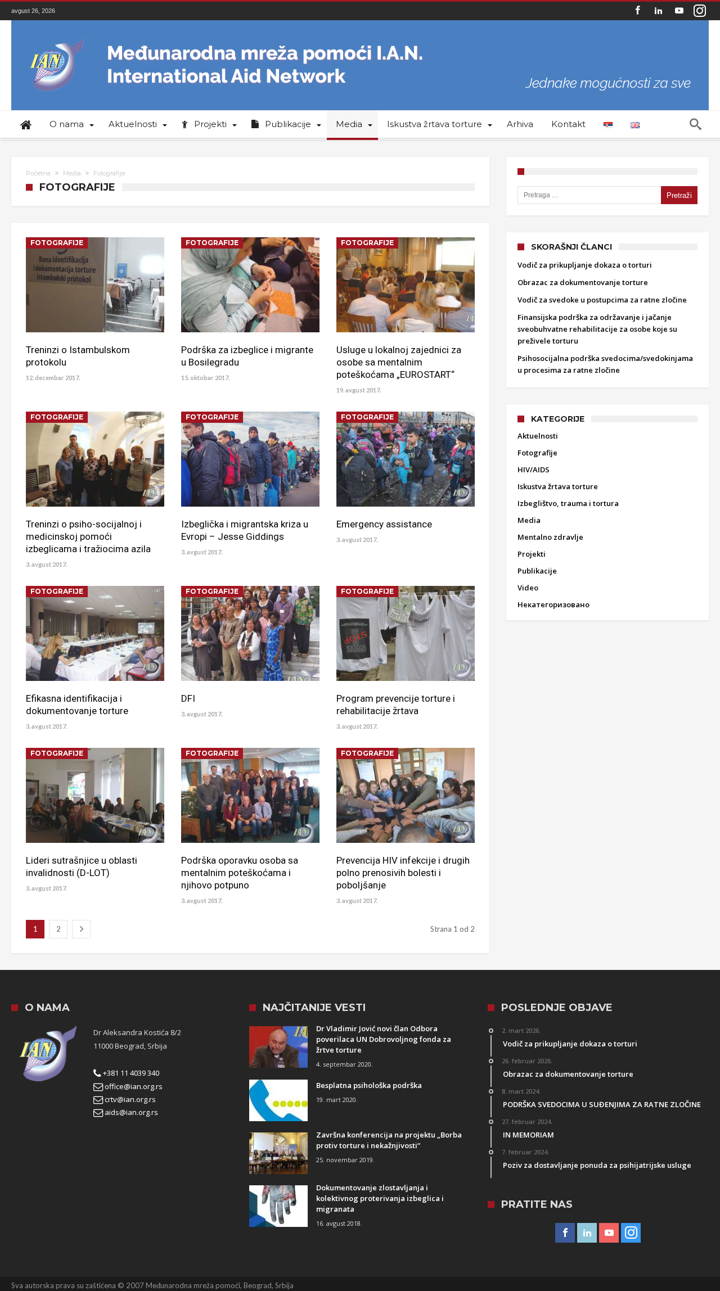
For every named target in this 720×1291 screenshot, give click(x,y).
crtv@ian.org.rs (129, 1099)
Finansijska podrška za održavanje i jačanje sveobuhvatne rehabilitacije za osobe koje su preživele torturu (597, 329)
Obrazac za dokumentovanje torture (583, 282)
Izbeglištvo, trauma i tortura (568, 503)
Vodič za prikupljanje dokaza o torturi (585, 265)
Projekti (532, 554)
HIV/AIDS (534, 469)
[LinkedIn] (658, 11)
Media (72, 173)
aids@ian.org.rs (130, 1112)
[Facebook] (637, 11)
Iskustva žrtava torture (558, 486)
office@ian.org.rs (133, 1086)
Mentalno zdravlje (550, 537)
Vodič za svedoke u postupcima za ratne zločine (602, 300)
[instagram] (700, 11)
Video (528, 588)
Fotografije (56, 242)
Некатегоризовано (554, 604)
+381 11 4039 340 (130, 1073)
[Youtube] (679, 11)
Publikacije (537, 571)
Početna (38, 173)
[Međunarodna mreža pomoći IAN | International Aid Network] (360, 37)
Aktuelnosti (538, 436)
